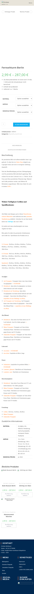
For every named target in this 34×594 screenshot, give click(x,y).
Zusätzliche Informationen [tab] (17, 150)
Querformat (18, 134)
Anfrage (10, 221)
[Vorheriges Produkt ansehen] (3, 11)
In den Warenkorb (21, 124)
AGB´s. (9, 186)
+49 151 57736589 (10, 548)
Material (6, 99)
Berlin (13, 134)
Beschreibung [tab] (17, 145)
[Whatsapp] (3, 590)
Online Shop (19, 162)
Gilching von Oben (25, 486)
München (7, 512)
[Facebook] (11, 584)
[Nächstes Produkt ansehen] (31, 11)
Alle (10, 134)
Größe (5, 104)
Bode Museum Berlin (9, 486)
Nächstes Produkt (24, 12)
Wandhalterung (9, 111)
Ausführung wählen (9, 494)
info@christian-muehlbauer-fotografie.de (15, 550)
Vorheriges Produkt (10, 12)
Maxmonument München (9, 515)
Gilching (23, 483)
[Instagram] (3, 584)
